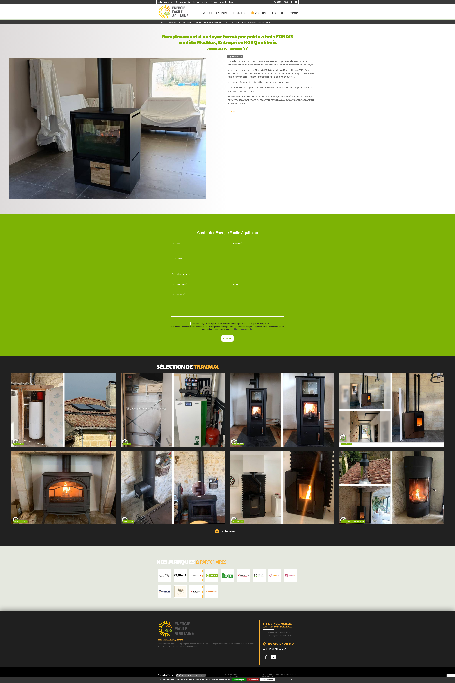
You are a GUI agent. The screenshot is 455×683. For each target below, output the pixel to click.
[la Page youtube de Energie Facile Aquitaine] (294, 2)
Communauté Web (268, 676)
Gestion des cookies (231, 676)
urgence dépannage (276, 649)
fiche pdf (236, 111)
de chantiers (228, 531)
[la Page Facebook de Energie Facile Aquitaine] (290, 2)
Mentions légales (230, 674)
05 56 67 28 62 (281, 643)
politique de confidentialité (242, 329)
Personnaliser (267, 680)
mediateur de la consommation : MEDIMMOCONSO (279, 674)
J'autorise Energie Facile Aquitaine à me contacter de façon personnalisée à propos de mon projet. (230, 324)
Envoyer (227, 338)
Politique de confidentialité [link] (285, 680)
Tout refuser (253, 680)
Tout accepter (238, 680)
